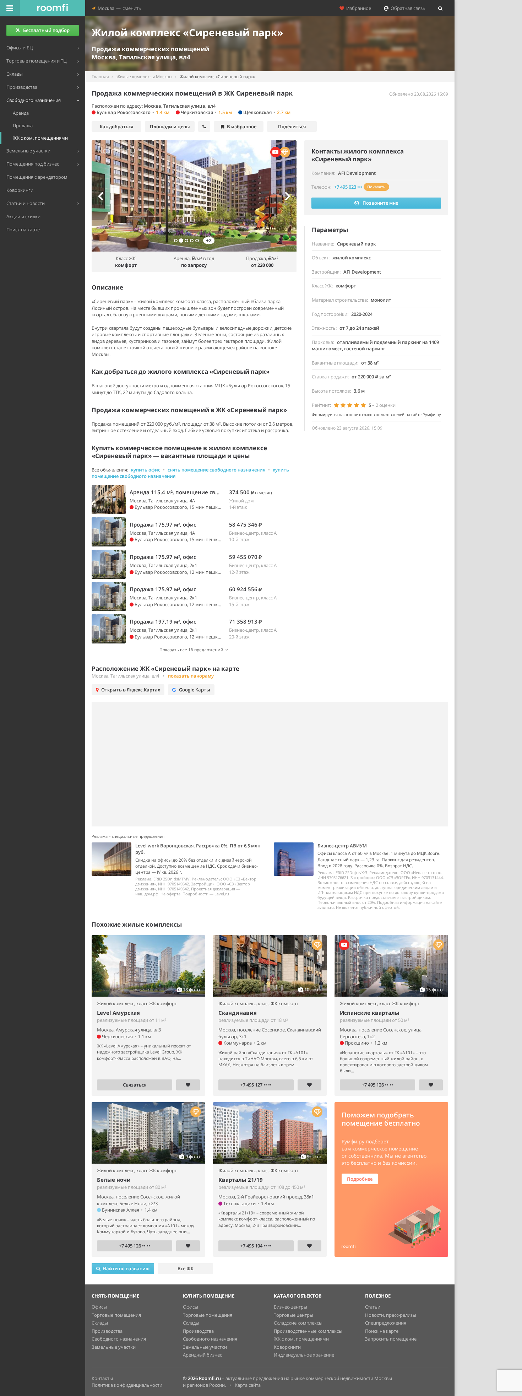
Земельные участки (114, 1347)
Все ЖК (186, 1268)
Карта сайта (248, 1385)
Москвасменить (118, 8)
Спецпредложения (385, 1323)
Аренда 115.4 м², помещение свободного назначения (175, 492)
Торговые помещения (116, 1315)
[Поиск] (440, 8)
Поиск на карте (381, 1331)
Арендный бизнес (202, 1355)
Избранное (357, 8)
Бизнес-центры (290, 1307)
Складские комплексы (298, 1323)
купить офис (145, 470)
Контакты (102, 1378)
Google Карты (194, 689)
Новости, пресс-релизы (390, 1315)
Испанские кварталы (369, 1012)
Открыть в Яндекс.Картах (130, 689)
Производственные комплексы (308, 1331)
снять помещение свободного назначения (216, 470)
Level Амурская (118, 1012)
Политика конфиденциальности (127, 1385)
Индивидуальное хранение (304, 1355)
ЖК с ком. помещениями (301, 1339)
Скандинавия (237, 1012)
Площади (170, 126)
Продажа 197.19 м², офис (163, 621)
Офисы (99, 1307)
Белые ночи (114, 1179)
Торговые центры (293, 1315)
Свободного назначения (119, 1339)
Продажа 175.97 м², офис (163, 524)
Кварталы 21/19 (240, 1179)
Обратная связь (406, 8)
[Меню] (10, 8)
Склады (100, 1323)
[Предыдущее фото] (107, 196)
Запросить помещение (391, 1339)
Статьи (372, 1307)
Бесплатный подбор (46, 30)
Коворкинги (287, 1347)
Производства (107, 1331)
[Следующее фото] (281, 196)
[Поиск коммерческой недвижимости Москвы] (52, 8)
